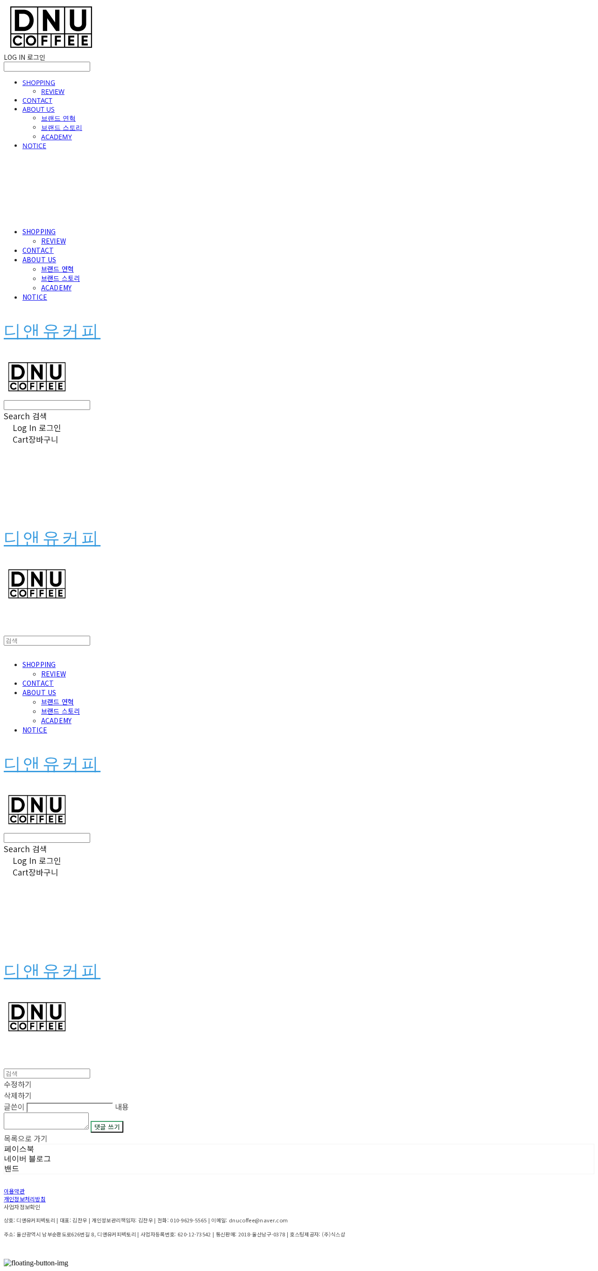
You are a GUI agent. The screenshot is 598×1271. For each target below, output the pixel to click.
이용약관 (14, 1191)
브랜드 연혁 (58, 118)
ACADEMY (56, 136)
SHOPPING (38, 82)
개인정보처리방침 (25, 1199)
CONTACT (37, 100)
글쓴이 (14, 1106)
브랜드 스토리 (61, 127)
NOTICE (34, 145)
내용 (122, 1106)
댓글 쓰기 (107, 1126)
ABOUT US (38, 109)
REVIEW (52, 91)
